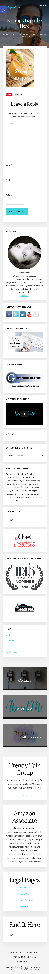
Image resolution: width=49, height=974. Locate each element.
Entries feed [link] (10, 640)
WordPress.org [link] (11, 652)
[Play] (24, 414)
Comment (10, 124)
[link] (14, 7)
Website (9, 195)
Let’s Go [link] (24, 795)
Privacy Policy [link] (24, 894)
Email (8, 180)
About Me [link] (24, 709)
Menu (43, 6)
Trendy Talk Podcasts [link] (24, 737)
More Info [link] (25, 296)
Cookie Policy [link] (25, 888)
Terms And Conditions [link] (24, 900)
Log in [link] (8, 635)
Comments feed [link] (12, 646)
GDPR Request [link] (24, 906)
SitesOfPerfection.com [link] (30, 969)
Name (9, 165)
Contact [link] (24, 680)
